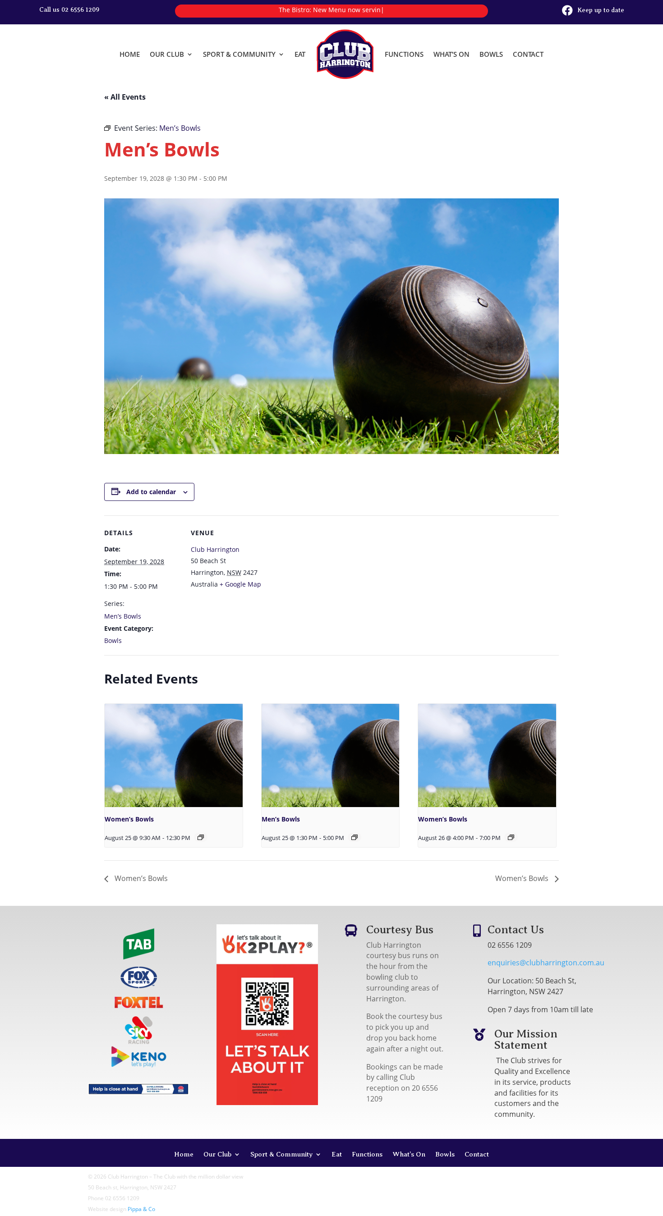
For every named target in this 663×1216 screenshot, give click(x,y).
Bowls (491, 54)
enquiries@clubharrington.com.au (546, 963)
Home (130, 54)
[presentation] (174, 755)
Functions (404, 54)
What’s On (451, 54)
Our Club (167, 54)
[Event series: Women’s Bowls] (201, 837)
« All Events (125, 97)
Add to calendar (151, 491)
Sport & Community (239, 54)
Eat (300, 54)
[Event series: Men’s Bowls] (354, 837)
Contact (528, 54)
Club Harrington (215, 549)
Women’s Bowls (129, 819)
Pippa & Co (141, 1209)
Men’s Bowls (122, 616)
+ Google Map (240, 584)
